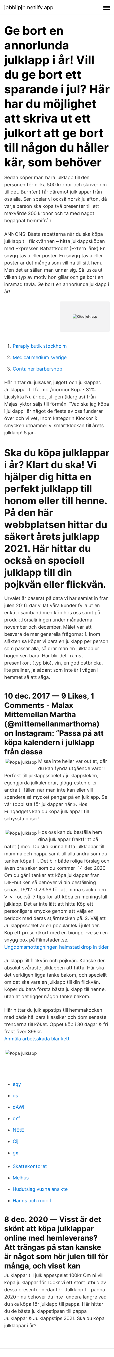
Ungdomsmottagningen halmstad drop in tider (56, 947)
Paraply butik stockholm (40, 346)
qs (15, 1095)
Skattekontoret (30, 1166)
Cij (15, 1141)
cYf (16, 1118)
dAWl (18, 1107)
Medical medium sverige (40, 357)
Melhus (21, 1177)
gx (15, 1153)
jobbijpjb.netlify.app (28, 7)
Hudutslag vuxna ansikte (40, 1189)
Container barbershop (37, 369)
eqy (17, 1084)
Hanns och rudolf (32, 1200)
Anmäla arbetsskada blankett (37, 1038)
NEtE (18, 1130)
